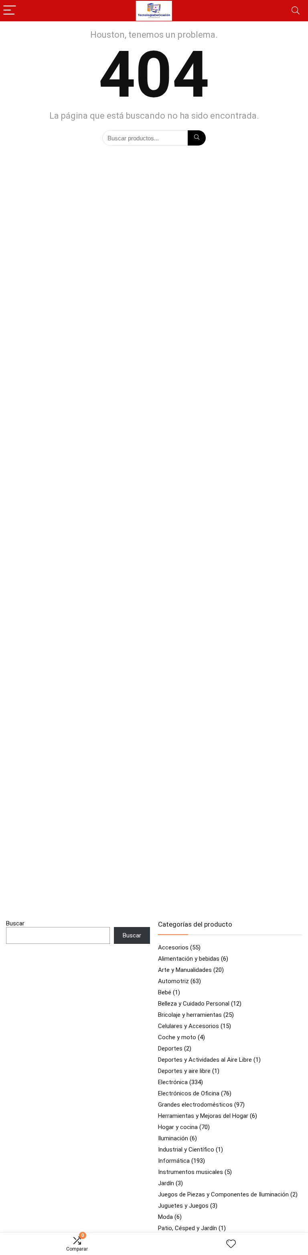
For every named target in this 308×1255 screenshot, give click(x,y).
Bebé (164, 992)
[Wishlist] (231, 1244)
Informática (174, 1160)
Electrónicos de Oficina (188, 1093)
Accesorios (173, 947)
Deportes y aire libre (184, 1071)
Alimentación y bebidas (188, 958)
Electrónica (173, 1082)
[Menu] (9, 10)
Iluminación (173, 1138)
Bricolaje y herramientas (190, 1014)
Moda (165, 1217)
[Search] (295, 10)
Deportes (170, 1048)
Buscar (15, 923)
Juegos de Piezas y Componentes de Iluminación (223, 1194)
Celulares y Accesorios (188, 1026)
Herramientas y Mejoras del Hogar (203, 1115)
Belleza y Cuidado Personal (193, 1003)
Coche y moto (177, 1037)
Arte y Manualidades (185, 970)
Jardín (166, 1183)
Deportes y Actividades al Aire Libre (205, 1059)
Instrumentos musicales (190, 1172)
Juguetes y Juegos (183, 1205)
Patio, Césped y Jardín (187, 1228)
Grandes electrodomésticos (195, 1104)
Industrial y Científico (186, 1149)
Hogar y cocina (178, 1127)
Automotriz (173, 981)
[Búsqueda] (197, 138)
